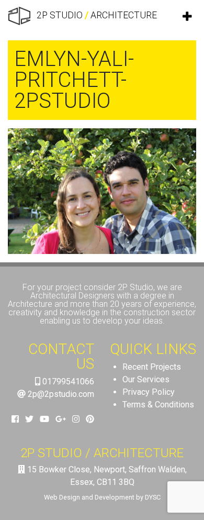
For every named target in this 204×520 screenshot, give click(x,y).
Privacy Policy (148, 392)
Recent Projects (151, 367)
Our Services (145, 379)
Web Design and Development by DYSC (102, 497)
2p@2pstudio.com (60, 394)
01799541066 (67, 381)
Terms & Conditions (158, 405)
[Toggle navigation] (188, 16)
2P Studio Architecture (96, 15)
